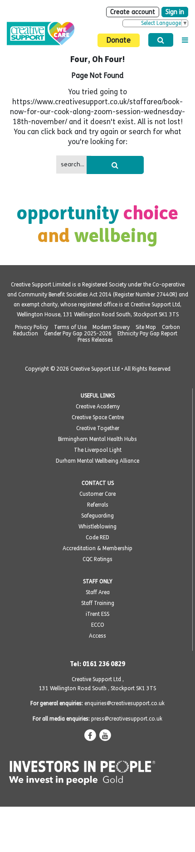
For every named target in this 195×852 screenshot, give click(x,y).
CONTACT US (98, 483)
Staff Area (98, 592)
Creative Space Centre (98, 417)
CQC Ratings (97, 559)
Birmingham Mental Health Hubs (97, 439)
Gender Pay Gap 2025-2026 (78, 333)
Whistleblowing (97, 526)
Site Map (146, 327)
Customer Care (97, 494)
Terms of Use (70, 327)
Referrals (97, 505)
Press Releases (95, 340)
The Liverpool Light (98, 450)
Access (97, 636)
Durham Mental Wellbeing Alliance (97, 461)
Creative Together (97, 428)
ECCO (97, 625)
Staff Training (97, 603)
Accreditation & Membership (97, 548)
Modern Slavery (111, 327)
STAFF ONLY (97, 581)
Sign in (175, 12)
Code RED (97, 537)
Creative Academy (98, 406)
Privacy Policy (31, 327)
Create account (132, 12)
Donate (119, 40)
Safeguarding (97, 516)
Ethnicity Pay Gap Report (147, 333)
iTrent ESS (97, 614)
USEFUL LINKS (98, 395)
